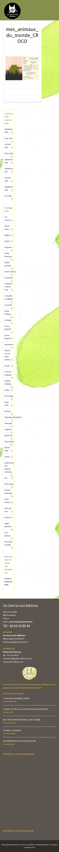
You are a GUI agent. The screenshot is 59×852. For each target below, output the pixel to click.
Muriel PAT (8, 435)
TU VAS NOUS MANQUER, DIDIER (16, 698)
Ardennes (8, 247)
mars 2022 (8, 138)
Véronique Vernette (8, 543)
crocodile (8, 305)
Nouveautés (9, 441)
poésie (8, 456)
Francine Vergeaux (8, 373)
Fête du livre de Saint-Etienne (8, 355)
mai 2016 (8, 196)
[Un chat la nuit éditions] (12, 10)
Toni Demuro (8, 534)
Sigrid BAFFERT (8, 525)
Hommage (9, 396)
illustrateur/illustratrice (9, 417)
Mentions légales (42, 845)
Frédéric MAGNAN (8, 383)
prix (8, 478)
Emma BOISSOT (8, 328)
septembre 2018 (9, 161)
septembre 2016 (9, 188)
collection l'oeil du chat (8, 287)
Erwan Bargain (8, 337)
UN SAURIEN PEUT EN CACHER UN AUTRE (19, 741)
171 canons (8, 218)
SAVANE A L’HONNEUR (12, 730)
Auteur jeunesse (8, 264)
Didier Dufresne (8, 313)
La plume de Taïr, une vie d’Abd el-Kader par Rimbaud (25, 709)
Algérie (8, 235)
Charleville (9, 278)
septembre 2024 (9, 130)
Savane (8, 517)
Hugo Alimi (8, 403)
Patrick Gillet (8, 449)
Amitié (8, 241)
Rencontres (9, 484)
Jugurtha (8, 429)
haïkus (8, 390)
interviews (8, 423)
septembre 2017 (9, 170)
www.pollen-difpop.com (13, 662)
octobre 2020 (8, 146)
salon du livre (8, 510)
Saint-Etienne (8, 500)
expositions (9, 344)
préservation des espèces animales (9, 468)
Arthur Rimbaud (8, 255)
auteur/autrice (9, 271)
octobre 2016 (8, 179)
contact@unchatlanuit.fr (21, 621)
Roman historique (8, 492)
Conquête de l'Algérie (9, 298)
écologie (8, 320)
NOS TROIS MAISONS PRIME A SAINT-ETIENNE (21, 719)
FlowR (8, 366)
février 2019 (9, 153)
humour (8, 411)
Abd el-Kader (8, 227)
